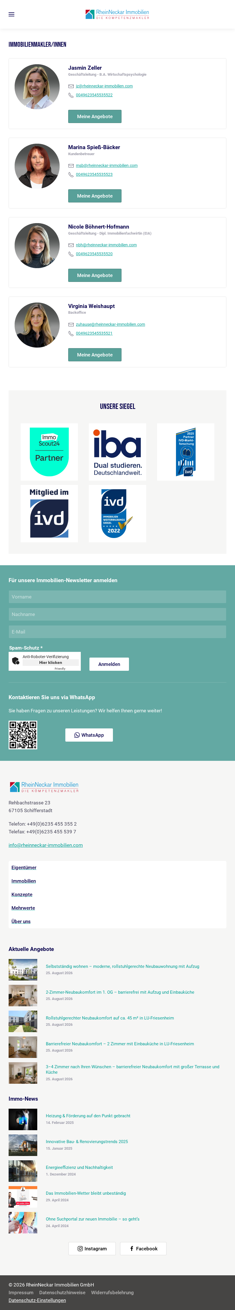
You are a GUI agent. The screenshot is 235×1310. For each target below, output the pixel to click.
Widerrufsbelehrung (112, 1292)
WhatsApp (92, 735)
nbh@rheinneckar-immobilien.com (106, 245)
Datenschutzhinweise (62, 1292)
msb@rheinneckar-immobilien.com (107, 165)
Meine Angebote (95, 116)
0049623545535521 (94, 333)
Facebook (147, 1248)
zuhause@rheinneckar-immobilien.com (110, 324)
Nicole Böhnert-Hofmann (98, 226)
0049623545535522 (94, 95)
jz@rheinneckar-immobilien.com (104, 86)
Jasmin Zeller (85, 68)
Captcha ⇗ (67, 668)
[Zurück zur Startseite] (117, 14)
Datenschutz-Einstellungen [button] (37, 1300)
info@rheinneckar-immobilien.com (46, 845)
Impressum (21, 1292)
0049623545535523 (94, 174)
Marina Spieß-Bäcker (94, 147)
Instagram (96, 1248)
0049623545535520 (94, 254)
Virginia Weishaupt (91, 306)
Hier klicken (50, 662)
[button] (11, 14)
